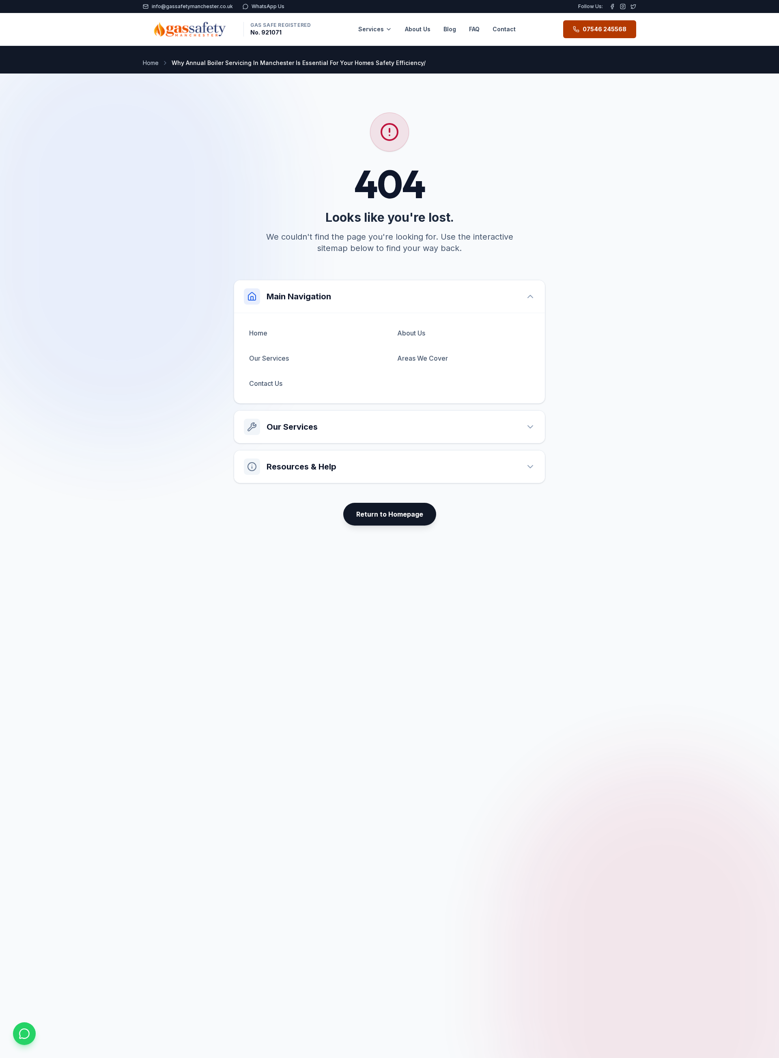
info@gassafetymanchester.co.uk (192, 6)
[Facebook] (612, 6)
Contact (504, 29)
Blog (449, 29)
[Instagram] (623, 6)
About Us (417, 29)
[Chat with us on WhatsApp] (24, 1033)
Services (371, 29)
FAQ (474, 29)
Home (151, 62)
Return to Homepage (389, 514)
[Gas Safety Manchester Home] (190, 29)
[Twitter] (633, 6)
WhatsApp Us (268, 6)
